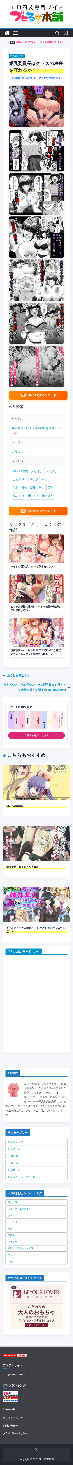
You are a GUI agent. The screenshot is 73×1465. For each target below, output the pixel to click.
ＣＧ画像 (13, 1155)
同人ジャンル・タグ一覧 (21, 1176)
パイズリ (51, 471)
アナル (11, 1215)
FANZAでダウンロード (41, 395)
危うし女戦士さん (18, 675)
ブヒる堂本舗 (46, 1459)
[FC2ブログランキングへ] (10, 1398)
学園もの (12, 1235)
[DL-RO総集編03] (36, 767)
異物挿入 (47, 495)
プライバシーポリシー (15, 1433)
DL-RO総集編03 (15, 805)
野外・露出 (13, 1202)
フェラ (11, 1255)
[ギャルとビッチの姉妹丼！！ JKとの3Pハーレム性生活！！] (36, 889)
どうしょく (19, 451)
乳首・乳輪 (20, 487)
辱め (10, 1228)
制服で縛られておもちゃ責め (22, 866)
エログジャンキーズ (14, 1374)
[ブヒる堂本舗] (7, 33)
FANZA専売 (20, 471)
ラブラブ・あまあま (18, 1209)
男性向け (33, 495)
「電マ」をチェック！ (36, 735)
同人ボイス (14, 1169)
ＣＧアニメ (14, 1162)
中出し (46, 479)
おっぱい (36, 471)
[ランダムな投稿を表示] (66, 33)
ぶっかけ (18, 479)
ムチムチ (33, 479)
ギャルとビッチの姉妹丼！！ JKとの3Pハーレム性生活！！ (35, 929)
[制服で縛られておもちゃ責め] (36, 828)
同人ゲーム (14, 1148)
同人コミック (16, 56)
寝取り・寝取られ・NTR (20, 1248)
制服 (33, 487)
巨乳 (50, 487)
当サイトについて (13, 1418)
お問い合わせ (10, 1425)
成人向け (18, 495)
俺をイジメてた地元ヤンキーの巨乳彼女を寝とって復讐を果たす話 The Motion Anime (35, 687)
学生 (41, 487)
